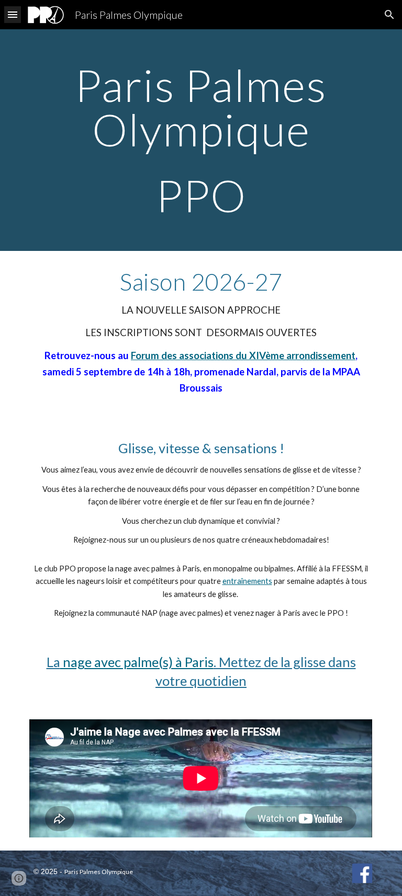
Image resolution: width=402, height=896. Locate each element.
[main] (200, 140)
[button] (12, 14)
